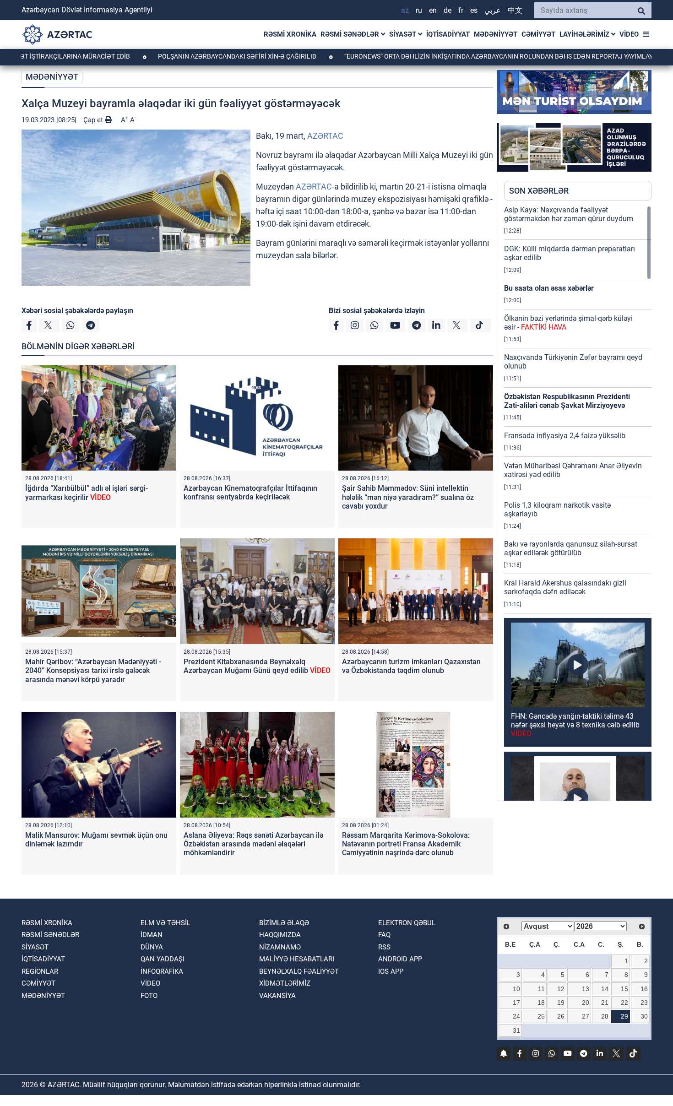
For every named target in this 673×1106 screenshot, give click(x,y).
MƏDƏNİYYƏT (495, 34)
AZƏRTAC (325, 136)
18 (541, 1002)
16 (644, 988)
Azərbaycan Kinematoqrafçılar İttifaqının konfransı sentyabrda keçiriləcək (250, 492)
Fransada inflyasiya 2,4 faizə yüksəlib (564, 435)
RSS (384, 947)
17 (516, 1002)
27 (585, 1016)
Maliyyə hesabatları (296, 959)
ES (474, 10)
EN (433, 10)
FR (460, 10)
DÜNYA (152, 947)
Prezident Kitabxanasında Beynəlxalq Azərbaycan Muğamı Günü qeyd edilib (257, 666)
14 (604, 988)
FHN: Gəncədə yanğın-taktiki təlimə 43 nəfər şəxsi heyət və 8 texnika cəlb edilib (575, 725)
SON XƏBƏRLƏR (539, 190)
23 (644, 1002)
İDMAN (152, 935)
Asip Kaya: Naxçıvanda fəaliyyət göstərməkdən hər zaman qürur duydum (568, 214)
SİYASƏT (403, 34)
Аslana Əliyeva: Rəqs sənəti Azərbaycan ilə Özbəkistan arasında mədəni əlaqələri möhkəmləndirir (253, 844)
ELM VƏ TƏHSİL (165, 923)
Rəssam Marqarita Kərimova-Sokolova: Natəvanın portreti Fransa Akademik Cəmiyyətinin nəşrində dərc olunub (406, 844)
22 (624, 1002)
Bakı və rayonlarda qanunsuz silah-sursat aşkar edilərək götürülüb (570, 548)
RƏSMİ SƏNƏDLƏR (350, 34)
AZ (405, 10)
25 (541, 1016)
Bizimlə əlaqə (284, 923)
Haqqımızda (280, 935)
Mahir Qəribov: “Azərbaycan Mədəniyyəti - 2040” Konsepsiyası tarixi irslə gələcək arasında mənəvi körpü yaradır (93, 670)
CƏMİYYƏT (538, 34)
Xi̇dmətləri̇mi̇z (284, 983)
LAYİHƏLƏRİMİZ (585, 34)
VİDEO (629, 34)
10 (516, 988)
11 (541, 988)
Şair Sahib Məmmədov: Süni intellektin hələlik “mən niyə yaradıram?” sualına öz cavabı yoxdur (408, 497)
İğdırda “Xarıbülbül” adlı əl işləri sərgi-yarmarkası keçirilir (86, 492)
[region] (577, 503)
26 (560, 1016)
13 (585, 988)
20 (585, 1002)
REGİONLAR (40, 971)
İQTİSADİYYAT (448, 34)
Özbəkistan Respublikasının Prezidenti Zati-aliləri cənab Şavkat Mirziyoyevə (567, 401)
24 (516, 1016)
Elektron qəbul (406, 923)
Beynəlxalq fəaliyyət (299, 971)
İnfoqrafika (162, 971)
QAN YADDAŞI (163, 959)
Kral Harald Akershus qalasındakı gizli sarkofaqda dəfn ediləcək (565, 587)
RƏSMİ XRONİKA (290, 34)
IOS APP (390, 971)
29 (624, 1016)
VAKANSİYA (277, 996)
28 (604, 1016)
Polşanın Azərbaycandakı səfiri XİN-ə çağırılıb (187, 56)
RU (419, 10)
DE (447, 10)
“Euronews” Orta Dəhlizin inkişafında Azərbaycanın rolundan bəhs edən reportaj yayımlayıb (451, 56)
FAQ (384, 935)
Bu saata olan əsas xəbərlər (549, 288)
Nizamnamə (280, 947)
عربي (492, 10)
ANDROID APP (400, 959)
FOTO (149, 996)
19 (560, 1002)
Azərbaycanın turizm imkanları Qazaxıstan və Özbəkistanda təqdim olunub (411, 666)
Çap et (94, 120)
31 (516, 1030)
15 (624, 988)
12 (560, 988)
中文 (515, 10)
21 (604, 1002)
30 (644, 1016)
